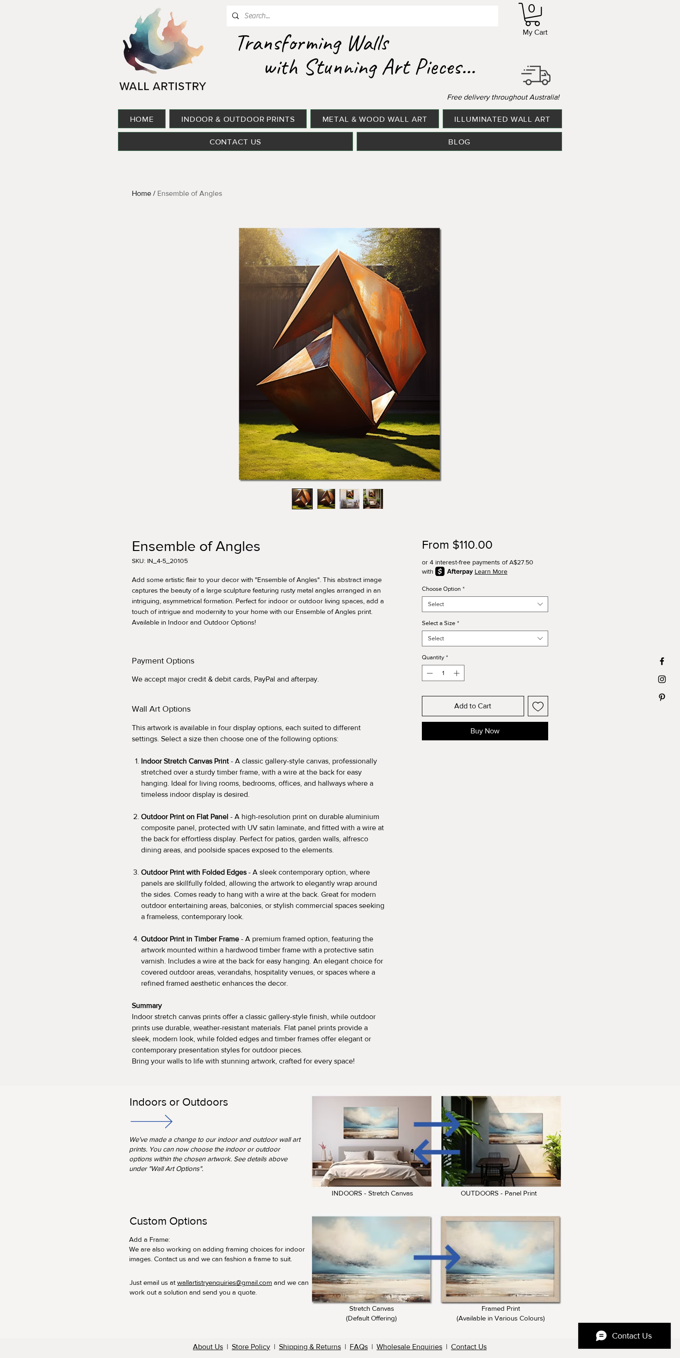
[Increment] (457, 673)
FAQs (359, 1347)
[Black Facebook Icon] (662, 661)
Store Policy (251, 1347)
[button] (532, 14)
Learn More (491, 571)
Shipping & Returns (310, 1347)
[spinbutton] (443, 673)
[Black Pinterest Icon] (662, 697)
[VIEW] (150, 1121)
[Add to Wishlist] (538, 706)
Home (141, 193)
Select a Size (440, 623)
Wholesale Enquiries (409, 1347)
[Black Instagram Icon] (662, 679)
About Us (208, 1347)
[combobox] (485, 604)
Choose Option (443, 588)
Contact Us (469, 1347)
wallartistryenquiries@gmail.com (224, 1282)
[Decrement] (428, 673)
